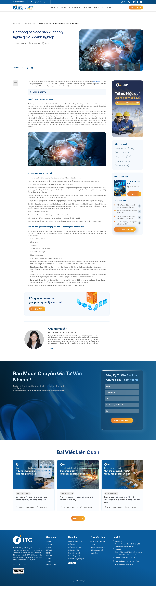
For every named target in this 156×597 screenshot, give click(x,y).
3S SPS (48, 547)
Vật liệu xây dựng (122, 165)
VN (124, 2)
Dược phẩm (120, 157)
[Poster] (127, 108)
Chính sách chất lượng (97, 547)
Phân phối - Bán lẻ (122, 161)
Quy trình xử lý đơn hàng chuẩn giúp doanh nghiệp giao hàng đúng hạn (31, 498)
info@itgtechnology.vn (40, 2)
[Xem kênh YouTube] (137, 2)
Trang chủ (16, 23)
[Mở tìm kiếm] (129, 1)
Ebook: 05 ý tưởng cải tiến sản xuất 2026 (127, 212)
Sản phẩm (63, 7)
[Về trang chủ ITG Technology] (22, 539)
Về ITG (53, 7)
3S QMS (49, 556)
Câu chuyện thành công (98, 541)
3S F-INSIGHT (51, 564)
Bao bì (127, 152)
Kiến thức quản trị (23, 493)
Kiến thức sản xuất (74, 553)
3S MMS (49, 559)
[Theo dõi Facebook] (134, 2)
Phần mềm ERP (73, 544)
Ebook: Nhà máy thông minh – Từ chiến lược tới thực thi (126, 217)
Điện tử (118, 152)
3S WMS (49, 550)
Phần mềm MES (73, 550)
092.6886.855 (20, 2)
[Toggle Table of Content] (67, 92)
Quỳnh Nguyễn (21, 43)
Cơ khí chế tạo (121, 148)
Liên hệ (108, 7)
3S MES (49, 553)
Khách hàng (87, 7)
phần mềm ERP (98, 81)
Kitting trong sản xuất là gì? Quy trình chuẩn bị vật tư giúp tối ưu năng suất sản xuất (122, 500)
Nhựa (131, 148)
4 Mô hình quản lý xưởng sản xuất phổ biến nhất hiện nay (76, 498)
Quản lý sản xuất (29, 23)
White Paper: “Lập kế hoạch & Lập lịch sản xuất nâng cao (126, 206)
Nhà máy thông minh (75, 541)
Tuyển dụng (94, 553)
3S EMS (49, 562)
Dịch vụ (75, 7)
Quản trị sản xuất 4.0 (133, 182)
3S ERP (48, 541)
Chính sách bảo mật (96, 550)
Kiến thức (97, 7)
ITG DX (92, 544)
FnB (128, 157)
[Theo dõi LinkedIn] (141, 2)
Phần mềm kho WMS (75, 547)
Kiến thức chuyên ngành (76, 559)
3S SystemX (50, 544)
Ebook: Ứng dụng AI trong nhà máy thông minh (127, 223)
